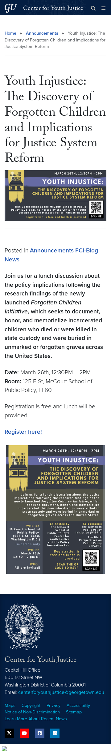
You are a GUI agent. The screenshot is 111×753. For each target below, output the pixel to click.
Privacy (53, 705)
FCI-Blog (86, 250)
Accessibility (78, 705)
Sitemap (74, 712)
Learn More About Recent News (36, 718)
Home (10, 33)
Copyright (31, 705)
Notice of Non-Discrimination (32, 712)
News (12, 259)
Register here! (23, 431)
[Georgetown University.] (11, 8)
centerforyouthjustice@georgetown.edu (61, 692)
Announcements (42, 33)
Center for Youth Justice (53, 9)
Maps (10, 705)
